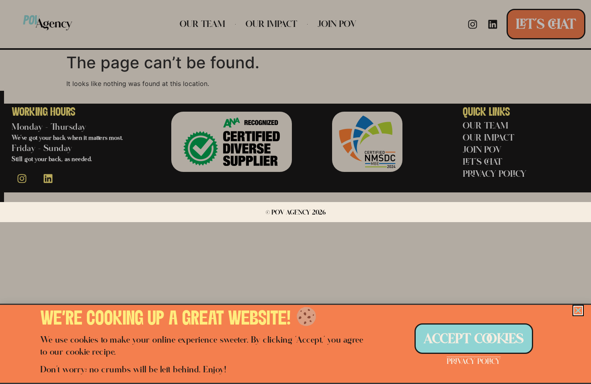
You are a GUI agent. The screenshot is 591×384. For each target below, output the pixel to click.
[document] (295, 192)
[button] (578, 310)
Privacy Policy (474, 361)
